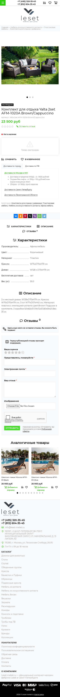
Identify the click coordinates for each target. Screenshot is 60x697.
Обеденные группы (11, 567)
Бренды (5, 633)
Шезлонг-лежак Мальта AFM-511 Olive (44, 478)
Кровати (5, 629)
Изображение (11, 401)
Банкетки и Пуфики (11, 575)
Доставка (6, 658)
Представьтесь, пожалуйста (19, 358)
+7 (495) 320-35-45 (27, 1)
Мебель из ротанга (11, 587)
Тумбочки (6, 618)
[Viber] (35, 216)
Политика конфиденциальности (18, 646)
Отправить (12, 428)
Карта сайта (39, 694)
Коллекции (7, 637)
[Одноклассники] (20, 216)
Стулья (4, 563)
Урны (4, 625)
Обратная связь (9, 654)
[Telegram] (44, 216)
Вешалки (6, 598)
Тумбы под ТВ (8, 622)
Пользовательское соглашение (17, 650)
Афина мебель (47, 206)
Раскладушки (8, 606)
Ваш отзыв (10, 380)
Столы (4, 559)
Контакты (6, 666)
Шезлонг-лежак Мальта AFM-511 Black (14, 478)
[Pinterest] (25, 216)
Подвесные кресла (11, 583)
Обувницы (6, 579)
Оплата (5, 662)
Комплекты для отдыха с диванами (26, 203)
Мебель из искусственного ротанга (24, 206)
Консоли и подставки (12, 614)
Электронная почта (15, 369)
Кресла (5, 571)
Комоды (5, 610)
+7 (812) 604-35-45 (27, 4)
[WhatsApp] (39, 216)
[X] (30, 216)
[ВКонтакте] (16, 216)
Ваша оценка (11, 349)
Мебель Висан (8, 594)
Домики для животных (13, 555)
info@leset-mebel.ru (15, 527)
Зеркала (5, 602)
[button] (27, 97)
